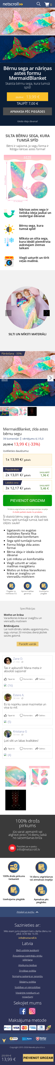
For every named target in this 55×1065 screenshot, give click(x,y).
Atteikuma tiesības (27, 965)
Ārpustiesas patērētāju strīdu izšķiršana (27, 957)
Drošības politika (27, 970)
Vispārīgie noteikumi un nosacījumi (27, 994)
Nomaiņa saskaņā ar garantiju (27, 976)
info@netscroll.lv (28, 848)
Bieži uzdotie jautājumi (27, 950)
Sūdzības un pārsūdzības (27, 987)
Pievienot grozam (27, 500)
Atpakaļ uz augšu (26, 911)
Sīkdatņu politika (27, 981)
